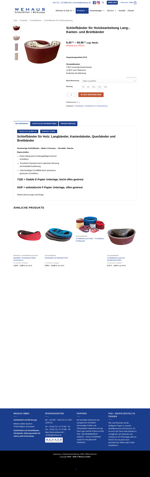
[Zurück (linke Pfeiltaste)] (2, 473)
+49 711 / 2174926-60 (61, 3)
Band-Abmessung (72, 80)
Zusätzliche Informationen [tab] (44, 123)
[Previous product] (134, 20)
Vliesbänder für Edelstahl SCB (56, 258)
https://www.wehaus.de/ (54, 432)
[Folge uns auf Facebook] (94, 2)
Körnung (69, 86)
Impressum (57, 454)
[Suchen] (103, 2)
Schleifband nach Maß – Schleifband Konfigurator (90, 240)
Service (110, 10)
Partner (131, 10)
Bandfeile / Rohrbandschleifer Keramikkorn (24, 259)
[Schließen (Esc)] (23, 463)
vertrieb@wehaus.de (82, 3)
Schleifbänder (35, 20)
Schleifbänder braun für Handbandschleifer (116, 259)
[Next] (59, 51)
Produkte (81, 10)
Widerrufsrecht (90, 454)
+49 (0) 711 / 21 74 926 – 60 (59, 427)
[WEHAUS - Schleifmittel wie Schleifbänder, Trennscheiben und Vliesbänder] (29, 10)
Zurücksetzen (131, 77)
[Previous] (26, 51)
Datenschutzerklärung (71, 454)
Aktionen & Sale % (64, 10)
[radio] (83, 87)
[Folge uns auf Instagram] (98, 2)
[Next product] (129, 20)
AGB (82, 454)
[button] (112, 3)
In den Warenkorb (91, 95)
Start (15, 20)
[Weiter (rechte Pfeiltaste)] (9, 473)
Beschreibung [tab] (21, 123)
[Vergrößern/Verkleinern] (2, 463)
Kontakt (122, 10)
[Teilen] (16, 463)
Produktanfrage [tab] (68, 123)
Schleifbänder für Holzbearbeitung (58, 20)
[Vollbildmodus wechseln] (9, 463)
